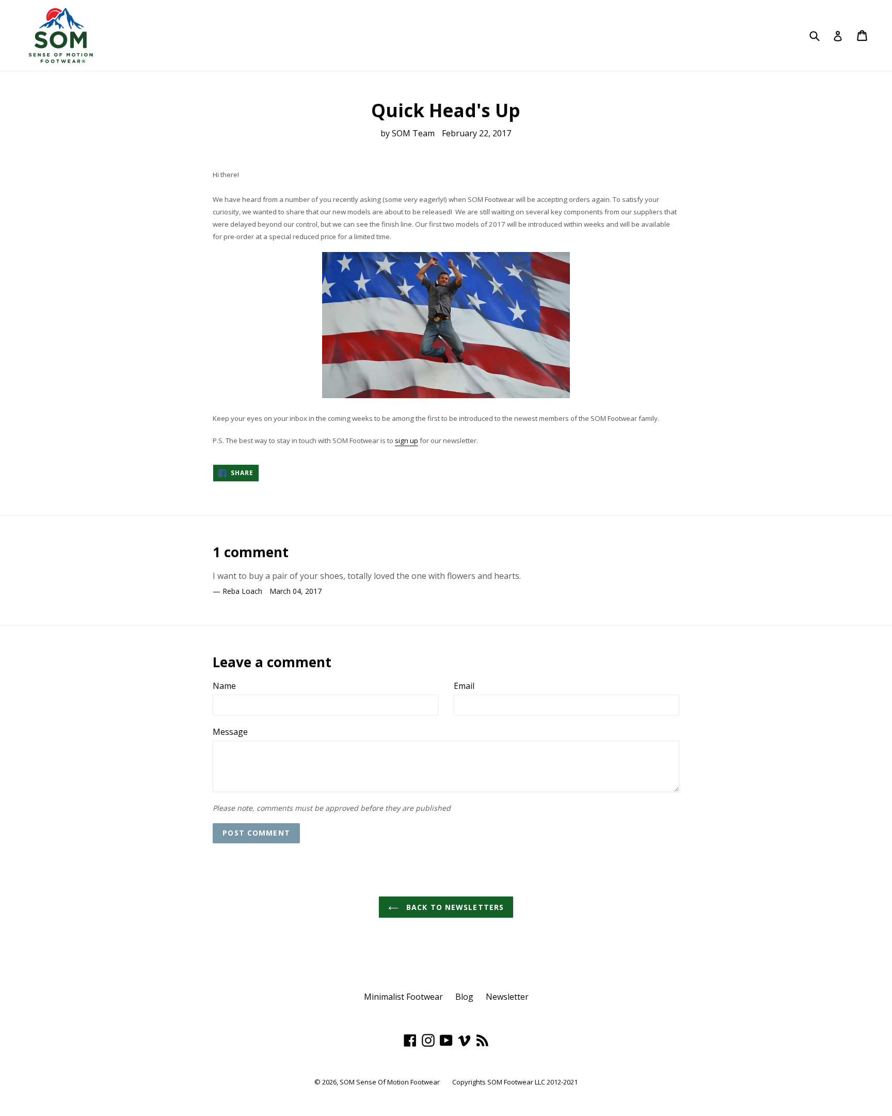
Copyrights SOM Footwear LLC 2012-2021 (515, 1082)
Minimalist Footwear (403, 996)
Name (224, 685)
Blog (464, 996)
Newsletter (507, 996)
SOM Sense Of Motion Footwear (390, 1082)
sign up (406, 440)
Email (464, 685)
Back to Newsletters (454, 907)
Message (230, 731)
